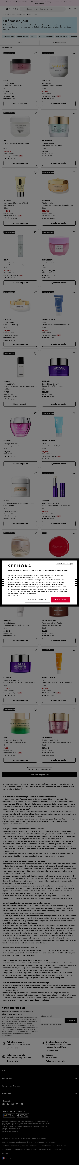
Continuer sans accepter (64, 564)
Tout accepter (60, 599)
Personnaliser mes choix (37, 599)
